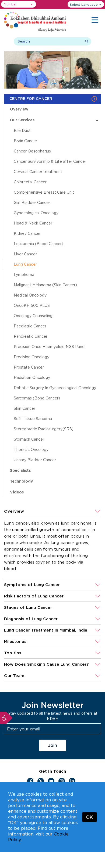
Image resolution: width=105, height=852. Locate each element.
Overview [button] (14, 511)
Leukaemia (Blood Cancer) (38, 244)
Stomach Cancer (29, 439)
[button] (18, 4)
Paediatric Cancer (30, 326)
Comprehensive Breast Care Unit (44, 192)
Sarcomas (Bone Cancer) (37, 398)
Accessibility (6, 718)
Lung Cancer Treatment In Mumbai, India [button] (45, 630)
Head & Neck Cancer (33, 223)
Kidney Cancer (27, 233)
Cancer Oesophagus (32, 151)
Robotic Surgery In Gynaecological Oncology (55, 388)
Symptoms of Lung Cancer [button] (32, 584)
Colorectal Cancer (30, 182)
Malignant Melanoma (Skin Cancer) (45, 285)
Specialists (20, 470)
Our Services (54, 120)
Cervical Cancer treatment (38, 172)
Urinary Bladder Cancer (35, 460)
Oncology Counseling (33, 316)
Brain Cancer (25, 141)
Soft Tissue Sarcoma (33, 419)
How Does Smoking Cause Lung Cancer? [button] (46, 664)
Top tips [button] (12, 653)
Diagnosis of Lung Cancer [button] (31, 618)
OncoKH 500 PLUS (32, 305)
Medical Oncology (30, 295)
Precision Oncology (31, 357)
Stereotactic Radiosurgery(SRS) (44, 429)
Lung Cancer (25, 264)
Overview (19, 109)
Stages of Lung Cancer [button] (28, 607)
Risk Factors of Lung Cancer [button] (34, 596)
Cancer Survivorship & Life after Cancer (50, 161)
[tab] (52, 511)
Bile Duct (22, 130)
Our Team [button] (14, 675)
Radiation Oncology (32, 377)
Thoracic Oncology (31, 449)
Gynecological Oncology (36, 213)
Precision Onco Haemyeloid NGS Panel (49, 346)
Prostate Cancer (29, 367)
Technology (21, 481)
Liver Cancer (25, 254)
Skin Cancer (24, 408)
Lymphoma (24, 274)
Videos (17, 492)
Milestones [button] (15, 641)
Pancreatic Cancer (30, 336)
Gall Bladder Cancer (32, 202)
